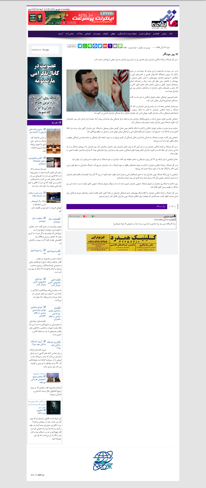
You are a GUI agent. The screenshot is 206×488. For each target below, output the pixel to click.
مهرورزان (96, 34)
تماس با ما (69, 34)
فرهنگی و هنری (144, 34)
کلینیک (105, 34)
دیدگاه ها (172, 206)
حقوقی (113, 34)
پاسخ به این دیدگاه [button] (74, 216)
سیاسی (164, 34)
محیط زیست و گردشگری (127, 34)
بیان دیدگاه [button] (161, 206)
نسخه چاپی (71, 46)
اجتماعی (88, 34)
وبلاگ (79, 34)
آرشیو (61, 34)
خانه (170, 34)
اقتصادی (156, 34)
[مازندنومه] (164, 19)
